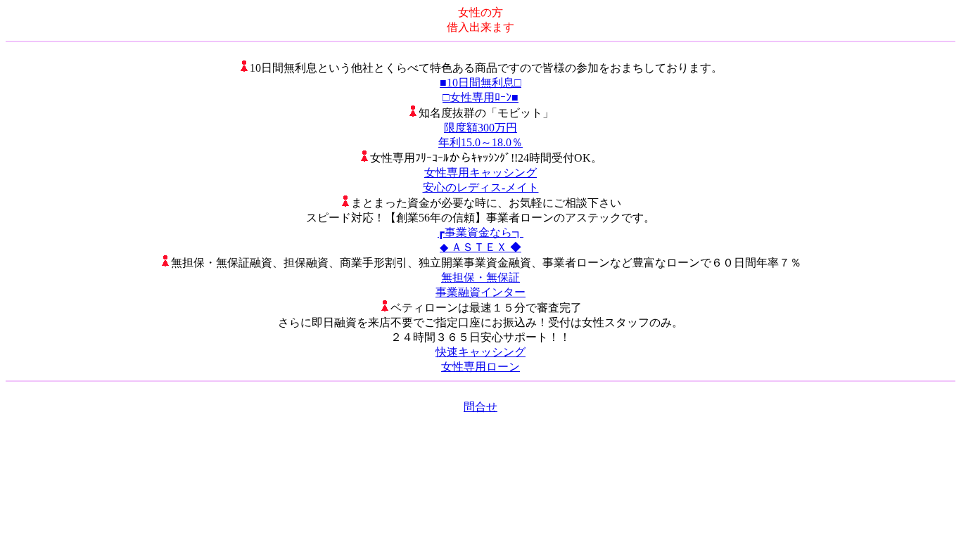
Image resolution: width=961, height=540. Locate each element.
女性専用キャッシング (480, 173)
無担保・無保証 (480, 277)
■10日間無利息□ (480, 83)
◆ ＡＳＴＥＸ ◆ (480, 247)
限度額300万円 (480, 128)
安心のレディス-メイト (481, 187)
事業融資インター (480, 292)
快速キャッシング (480, 352)
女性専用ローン (480, 367)
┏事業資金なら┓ (480, 232)
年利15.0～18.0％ (480, 142)
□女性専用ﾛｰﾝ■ (480, 97)
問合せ (480, 407)
